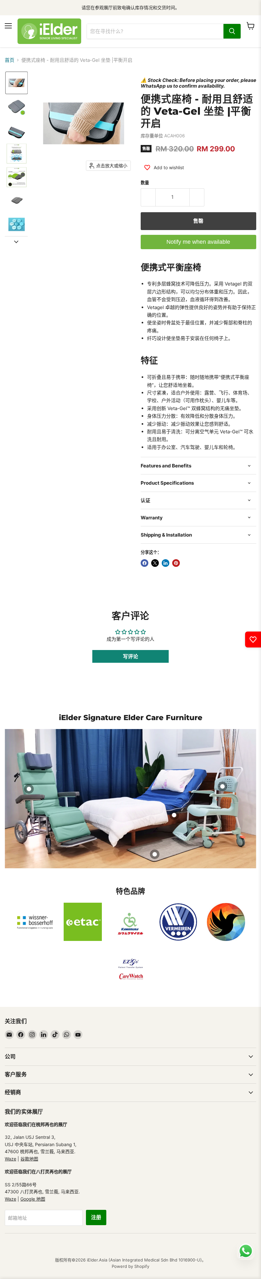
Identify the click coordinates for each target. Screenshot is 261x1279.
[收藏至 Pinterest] (176, 563)
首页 (9, 60)
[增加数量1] (197, 197)
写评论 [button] (130, 656)
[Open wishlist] (253, 639)
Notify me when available (198, 242)
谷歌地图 (29, 1158)
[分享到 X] (155, 563)
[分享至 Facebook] (144, 563)
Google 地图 (32, 1199)
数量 (145, 182)
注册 (96, 1217)
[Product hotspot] (29, 789)
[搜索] (232, 31)
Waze (10, 1158)
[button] (16, 83)
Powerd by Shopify (130, 1266)
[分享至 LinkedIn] (165, 563)
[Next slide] (16, 241)
